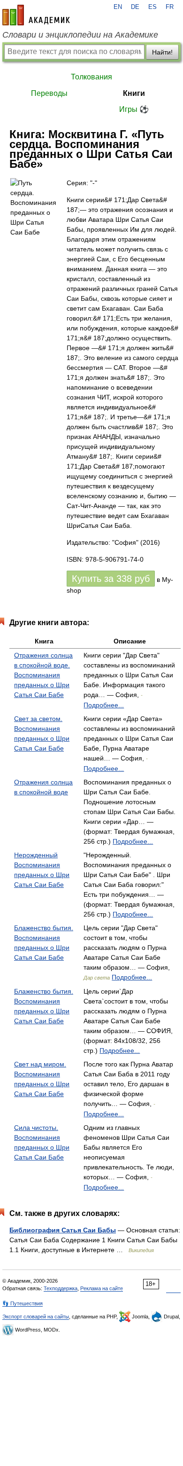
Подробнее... (104, 705)
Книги (134, 93)
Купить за (111, 578)
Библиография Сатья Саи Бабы (62, 1230)
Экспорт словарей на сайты (35, 1316)
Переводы (49, 93)
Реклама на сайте (101, 1288)
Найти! (162, 52)
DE (135, 7)
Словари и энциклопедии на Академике (80, 34)
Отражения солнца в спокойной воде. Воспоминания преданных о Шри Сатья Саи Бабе (43, 674)
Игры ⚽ (134, 109)
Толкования (91, 77)
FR (170, 7)
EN (118, 7)
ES (152, 7)
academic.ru (36, 15)
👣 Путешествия (22, 1303)
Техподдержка (60, 1288)
